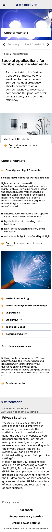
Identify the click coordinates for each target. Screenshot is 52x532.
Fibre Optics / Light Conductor (24, 170)
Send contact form (17, 383)
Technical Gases (15, 327)
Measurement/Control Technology (26, 305)
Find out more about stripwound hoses (24, 244)
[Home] (26, 4)
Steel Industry (14, 319)
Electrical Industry (16, 334)
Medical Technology (17, 298)
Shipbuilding (13, 312)
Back (6, 54)
